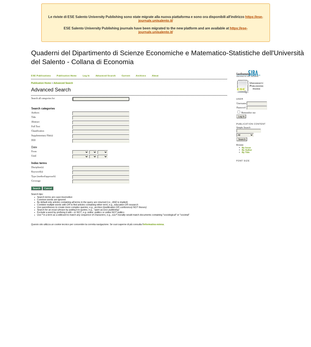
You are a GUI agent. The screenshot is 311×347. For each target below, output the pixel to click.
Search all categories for (43, 98)
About (155, 75)
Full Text (35, 126)
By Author (247, 150)
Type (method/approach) (43, 176)
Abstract (35, 122)
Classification (37, 131)
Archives (141, 75)
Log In (86, 75)
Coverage (36, 181)
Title (33, 117)
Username (241, 103)
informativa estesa (153, 224)
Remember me (248, 113)
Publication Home (67, 75)
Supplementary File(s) (42, 135)
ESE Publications (41, 75)
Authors (35, 113)
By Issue (246, 147)
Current (126, 75)
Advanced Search (106, 75)
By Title (246, 152)
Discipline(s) (37, 167)
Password (241, 107)
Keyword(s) (37, 172)
